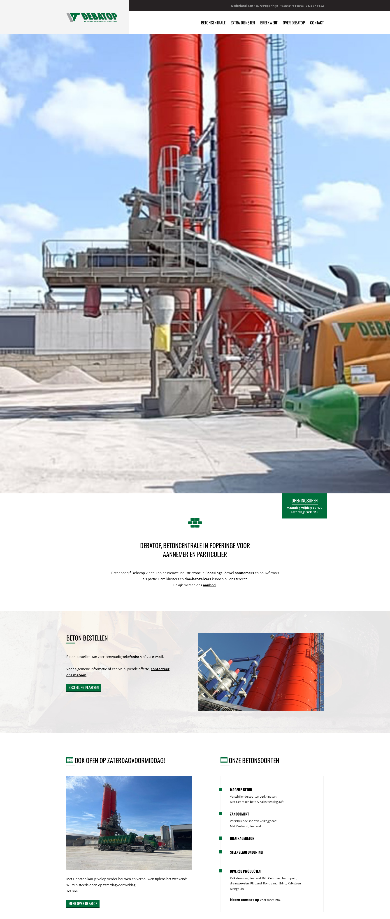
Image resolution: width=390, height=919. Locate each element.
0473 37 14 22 (315, 6)
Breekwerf (269, 23)
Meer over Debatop (83, 903)
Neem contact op (244, 899)
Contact (317, 23)
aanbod (209, 585)
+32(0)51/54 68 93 (292, 6)
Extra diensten (243, 23)
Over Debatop (294, 23)
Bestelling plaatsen (84, 687)
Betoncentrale (213, 23)
